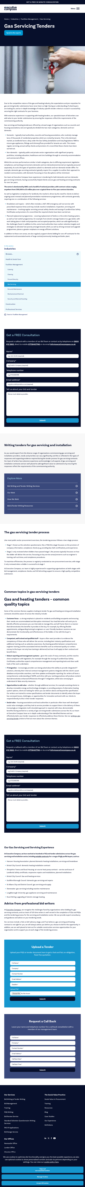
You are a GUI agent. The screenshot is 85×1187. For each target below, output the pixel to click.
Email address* (13, 380)
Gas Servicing (12, 284)
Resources (48, 1108)
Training (7, 1108)
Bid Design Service (11, 1132)
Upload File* (14, 989)
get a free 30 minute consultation (42, 2)
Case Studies (49, 1116)
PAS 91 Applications (11, 1128)
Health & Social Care (13, 259)
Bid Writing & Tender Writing (14, 1099)
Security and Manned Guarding (17, 299)
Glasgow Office (10, 1152)
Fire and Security (13, 279)
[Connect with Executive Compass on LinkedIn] (45, 1138)
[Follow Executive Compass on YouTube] (54, 1138)
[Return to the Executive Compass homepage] (38, 8)
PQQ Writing (8, 1112)
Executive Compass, (13, 910)
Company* (11, 361)
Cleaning (10, 274)
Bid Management (10, 1104)
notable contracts (42, 856)
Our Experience (50, 1121)
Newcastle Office (10, 1143)
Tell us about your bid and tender (21, 389)
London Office (9, 1148)
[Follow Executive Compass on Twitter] (48, 1138)
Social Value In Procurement (55, 1099)
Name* (9, 351)
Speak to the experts (13, 33)
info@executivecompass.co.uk (63, 344)
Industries (15, 19)
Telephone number (15, 370)
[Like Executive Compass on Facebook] (51, 1138)
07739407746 (34, 344)
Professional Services (14, 309)
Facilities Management (29, 19)
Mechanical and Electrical (16, 294)
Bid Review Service (11, 1116)
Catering (10, 269)
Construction (10, 304)
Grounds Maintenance (15, 289)
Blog (46, 1112)
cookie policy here (51, 1162)
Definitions (49, 1125)
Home (6, 19)
